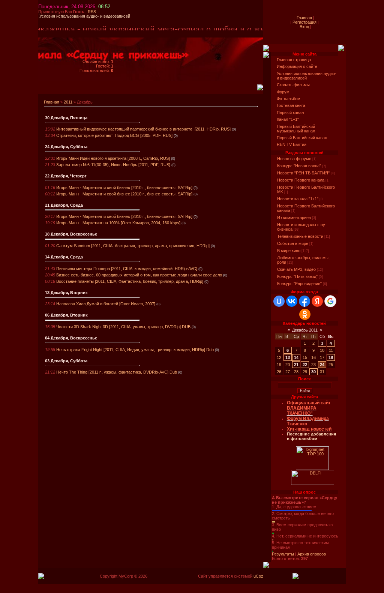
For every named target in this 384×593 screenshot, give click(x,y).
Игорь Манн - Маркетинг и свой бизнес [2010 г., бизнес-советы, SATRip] (124, 187)
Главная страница (294, 59)
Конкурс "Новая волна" (299, 166)
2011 (68, 102)
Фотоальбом (288, 98)
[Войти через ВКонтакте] (291, 301)
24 (322, 364)
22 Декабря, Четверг (66, 176)
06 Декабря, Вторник (66, 315)
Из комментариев (294, 217)
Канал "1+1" (288, 119)
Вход (304, 26)
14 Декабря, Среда (64, 257)
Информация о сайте (297, 66)
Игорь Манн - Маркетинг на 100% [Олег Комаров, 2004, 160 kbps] (118, 223)
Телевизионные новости (300, 236)
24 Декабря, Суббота (66, 146)
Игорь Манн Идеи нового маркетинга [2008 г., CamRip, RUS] (113, 158)
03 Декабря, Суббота (66, 361)
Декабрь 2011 (305, 330)
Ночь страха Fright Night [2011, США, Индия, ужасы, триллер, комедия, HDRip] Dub (135, 349)
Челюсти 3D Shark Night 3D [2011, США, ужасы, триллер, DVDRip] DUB (123, 326)
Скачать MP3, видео (296, 269)
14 (296, 357)
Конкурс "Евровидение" (299, 283)
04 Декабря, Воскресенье (71, 338)
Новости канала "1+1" (297, 199)
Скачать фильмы (293, 85)
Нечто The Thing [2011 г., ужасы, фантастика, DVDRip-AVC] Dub (116, 372)
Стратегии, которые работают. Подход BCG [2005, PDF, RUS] (114, 135)
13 (287, 357)
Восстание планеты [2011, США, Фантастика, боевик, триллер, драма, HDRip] (129, 281)
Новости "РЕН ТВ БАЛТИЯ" (303, 173)
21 (296, 364)
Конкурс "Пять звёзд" (297, 276)
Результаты (283, 554)
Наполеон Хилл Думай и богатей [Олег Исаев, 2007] (105, 304)
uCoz (258, 576)
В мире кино (288, 250)
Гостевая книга (291, 105)
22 (305, 364)
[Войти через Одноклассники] (304, 314)
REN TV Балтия (291, 144)
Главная (51, 102)
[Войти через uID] (279, 301)
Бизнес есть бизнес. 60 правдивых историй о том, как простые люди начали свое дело (139, 275)
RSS (92, 11)
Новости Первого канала (300, 180)
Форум (283, 92)
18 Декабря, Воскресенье (71, 234)
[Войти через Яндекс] (317, 301)
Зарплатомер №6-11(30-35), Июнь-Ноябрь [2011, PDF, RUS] (113, 164)
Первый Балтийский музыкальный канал (296, 128)
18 (330, 357)
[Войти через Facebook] (304, 301)
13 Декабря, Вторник (66, 292)
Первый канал (290, 112)
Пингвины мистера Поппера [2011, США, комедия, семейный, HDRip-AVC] (126, 268)
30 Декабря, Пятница (66, 118)
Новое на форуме (294, 158)
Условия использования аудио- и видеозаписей (306, 75)
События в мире (292, 243)
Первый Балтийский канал (302, 137)
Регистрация (304, 22)
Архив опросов (311, 554)
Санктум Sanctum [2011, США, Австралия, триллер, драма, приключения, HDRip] (133, 245)
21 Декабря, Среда (64, 205)
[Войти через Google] (330, 301)
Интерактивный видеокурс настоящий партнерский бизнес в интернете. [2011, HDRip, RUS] (143, 129)
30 (313, 371)
